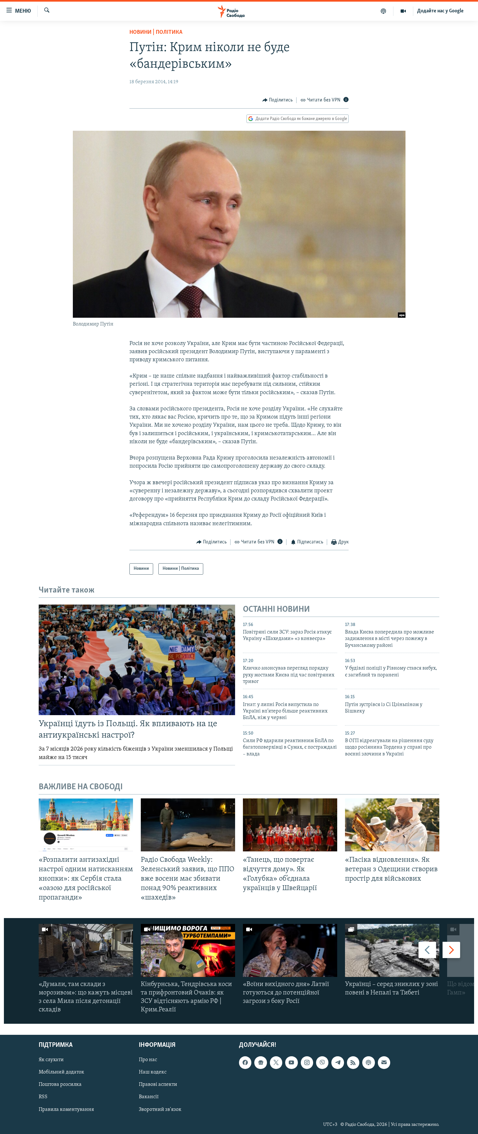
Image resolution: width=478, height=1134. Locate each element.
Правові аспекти (158, 1084)
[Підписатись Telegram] (337, 1063)
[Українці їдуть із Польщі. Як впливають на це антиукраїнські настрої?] (137, 660)
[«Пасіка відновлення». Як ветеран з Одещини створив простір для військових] (392, 824)
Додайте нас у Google (440, 11)
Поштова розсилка (60, 1084)
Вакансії (149, 1097)
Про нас (148, 1060)
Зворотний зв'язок (160, 1109)
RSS (43, 1097)
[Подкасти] (383, 11)
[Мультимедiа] (403, 11)
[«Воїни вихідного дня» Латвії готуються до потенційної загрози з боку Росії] (290, 950)
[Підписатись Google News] (260, 1063)
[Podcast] (368, 1063)
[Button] (277, 100)
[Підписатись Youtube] (291, 1063)
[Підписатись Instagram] (307, 1063)
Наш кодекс (152, 1072)
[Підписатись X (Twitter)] (276, 1063)
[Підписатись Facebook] (245, 1063)
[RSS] (353, 1063)
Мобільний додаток (61, 1072)
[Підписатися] (384, 1063)
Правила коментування (66, 1109)
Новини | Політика (155, 32)
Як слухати (51, 1060)
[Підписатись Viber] (322, 1063)
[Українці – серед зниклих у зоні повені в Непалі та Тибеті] (392, 950)
